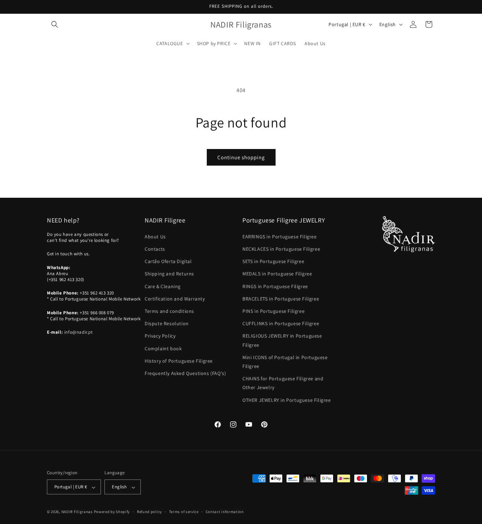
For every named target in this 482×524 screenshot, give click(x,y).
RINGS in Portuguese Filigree (275, 286)
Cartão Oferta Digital (168, 261)
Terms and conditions (169, 311)
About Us (155, 236)
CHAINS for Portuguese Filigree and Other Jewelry (282, 383)
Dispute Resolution (167, 323)
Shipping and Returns (169, 273)
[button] (54, 24)
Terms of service (184, 511)
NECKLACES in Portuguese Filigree (281, 248)
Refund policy (149, 511)
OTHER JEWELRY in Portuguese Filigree (286, 400)
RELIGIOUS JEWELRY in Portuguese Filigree (282, 340)
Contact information (225, 511)
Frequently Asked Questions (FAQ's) (185, 373)
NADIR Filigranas (77, 512)
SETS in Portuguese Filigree (273, 261)
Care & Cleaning (163, 286)
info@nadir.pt (78, 332)
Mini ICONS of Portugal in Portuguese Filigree (285, 361)
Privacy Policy (160, 336)
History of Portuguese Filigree (179, 360)
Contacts (155, 248)
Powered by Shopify (112, 512)
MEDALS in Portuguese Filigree (277, 273)
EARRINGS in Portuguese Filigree (279, 236)
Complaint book (163, 348)
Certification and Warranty (175, 298)
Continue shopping (241, 157)
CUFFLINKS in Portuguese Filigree (280, 323)
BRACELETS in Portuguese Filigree (280, 298)
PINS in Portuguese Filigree (273, 311)
